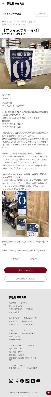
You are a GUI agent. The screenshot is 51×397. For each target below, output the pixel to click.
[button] (3, 3)
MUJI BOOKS (14, 324)
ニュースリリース (16, 346)
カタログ (26, 330)
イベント (24, 303)
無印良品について (16, 352)
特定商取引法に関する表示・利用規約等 (22, 359)
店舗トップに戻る (25, 270)
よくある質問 (14, 312)
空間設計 (29, 309)
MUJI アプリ (14, 330)
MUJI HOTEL (29, 324)
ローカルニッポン (16, 306)
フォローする (42, 14)
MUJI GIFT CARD (28, 333)
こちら (29, 241)
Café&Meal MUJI (30, 318)
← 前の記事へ (16, 259)
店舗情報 (12, 303)
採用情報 (30, 346)
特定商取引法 (32, 368)
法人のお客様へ (15, 337)
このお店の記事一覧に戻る (25, 279)
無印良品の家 (14, 318)
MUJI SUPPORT (15, 309)
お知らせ (6, 95)
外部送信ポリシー (16, 368)
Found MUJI (27, 321)
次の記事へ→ (35, 259)
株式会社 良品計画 (16, 355)
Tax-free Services (15, 340)
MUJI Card (13, 333)
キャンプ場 (13, 321)
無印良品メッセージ (16, 349)
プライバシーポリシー (17, 365)
